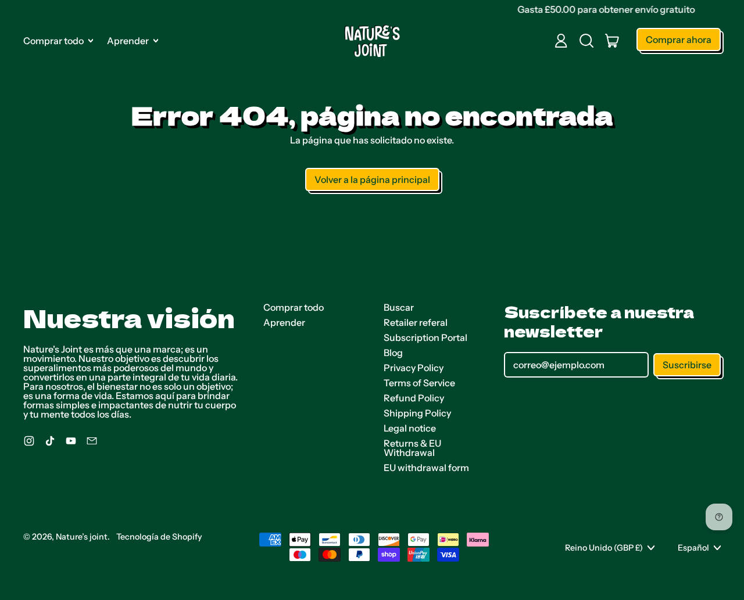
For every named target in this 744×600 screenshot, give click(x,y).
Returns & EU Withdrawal (412, 447)
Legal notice (410, 428)
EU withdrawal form (426, 467)
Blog (393, 352)
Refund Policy (414, 398)
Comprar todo (293, 307)
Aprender (284, 322)
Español (693, 547)
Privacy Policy (413, 367)
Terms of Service (419, 383)
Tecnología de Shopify (159, 536)
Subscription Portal (425, 337)
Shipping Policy (417, 413)
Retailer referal (416, 322)
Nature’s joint (82, 536)
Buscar (399, 307)
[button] (586, 40)
